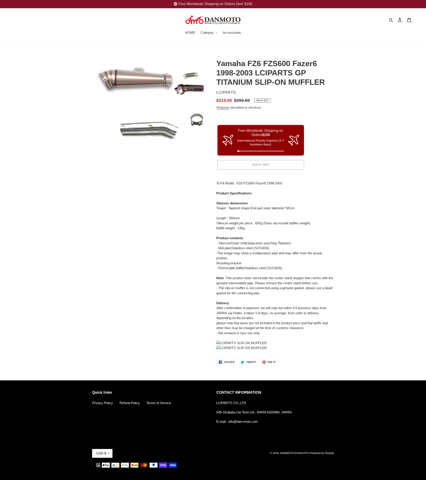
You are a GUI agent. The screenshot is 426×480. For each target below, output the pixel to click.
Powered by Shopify (322, 453)
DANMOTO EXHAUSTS (294, 453)
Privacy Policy (102, 403)
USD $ (101, 453)
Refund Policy (130, 403)
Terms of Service (158, 403)
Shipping (222, 107)
